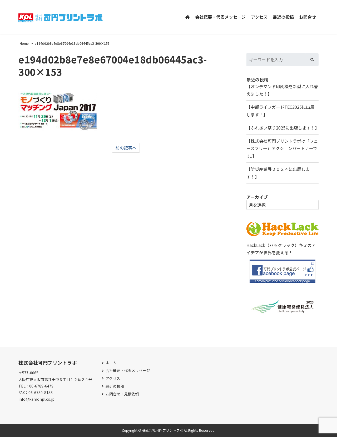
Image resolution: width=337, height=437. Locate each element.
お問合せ (307, 17)
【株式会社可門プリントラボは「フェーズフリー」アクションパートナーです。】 (282, 148)
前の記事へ (125, 148)
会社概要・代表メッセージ (220, 17)
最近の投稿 (283, 17)
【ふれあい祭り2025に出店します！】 (282, 128)
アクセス (259, 17)
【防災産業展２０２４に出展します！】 (278, 173)
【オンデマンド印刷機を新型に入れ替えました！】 (282, 90)
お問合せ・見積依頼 (122, 393)
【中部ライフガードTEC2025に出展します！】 (280, 111)
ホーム (111, 362)
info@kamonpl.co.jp (36, 399)
